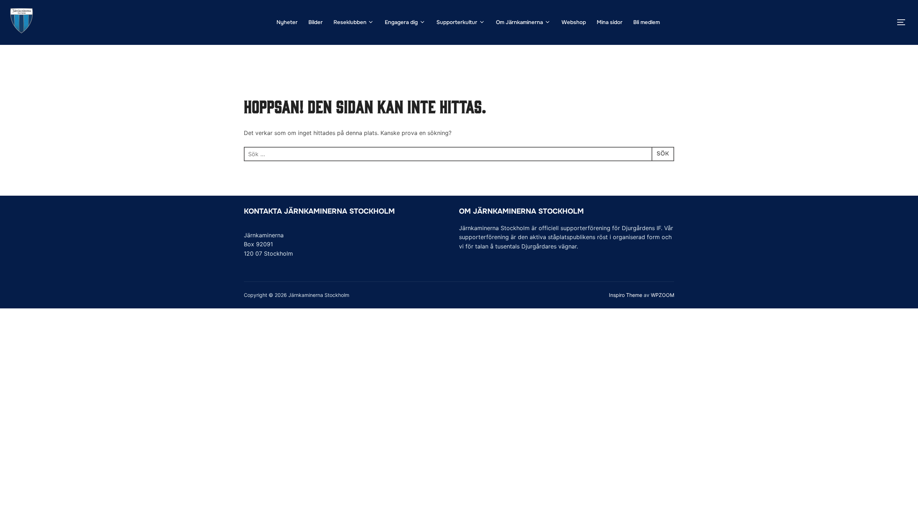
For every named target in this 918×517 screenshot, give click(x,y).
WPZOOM (662, 295)
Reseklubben (349, 22)
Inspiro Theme (625, 295)
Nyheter (287, 22)
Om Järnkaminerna (519, 22)
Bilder (315, 22)
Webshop (574, 22)
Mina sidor (610, 22)
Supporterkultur (456, 22)
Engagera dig (401, 22)
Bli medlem (646, 22)
